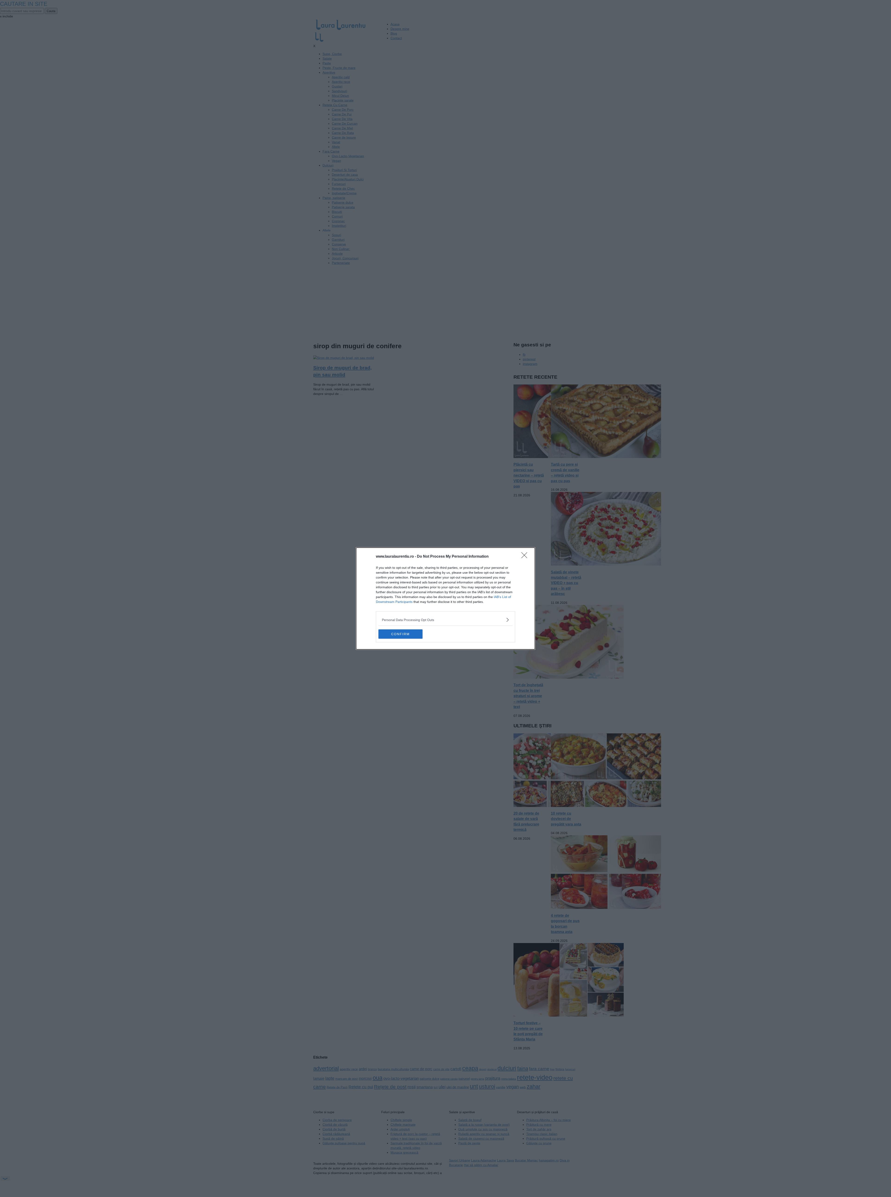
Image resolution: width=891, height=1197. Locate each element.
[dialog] (445, 598)
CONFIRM (400, 634)
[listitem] (445, 619)
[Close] (525, 556)
